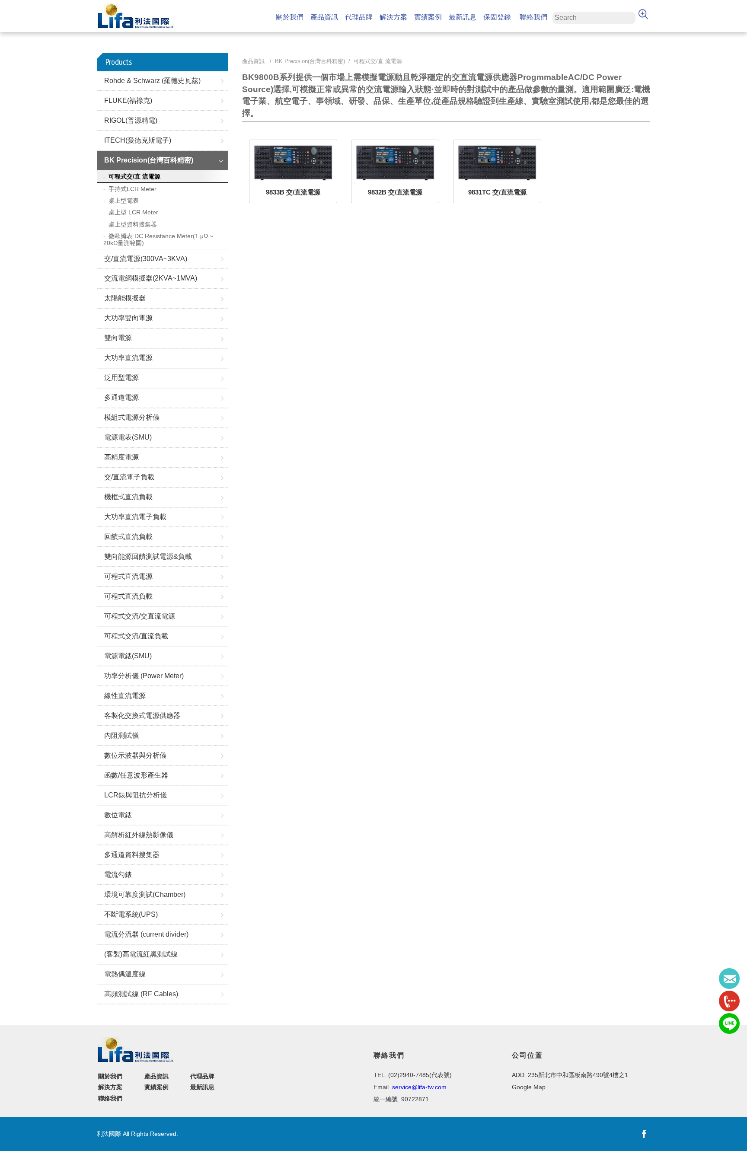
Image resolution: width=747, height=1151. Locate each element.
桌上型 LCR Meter (133, 212)
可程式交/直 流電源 (134, 176)
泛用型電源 (121, 377)
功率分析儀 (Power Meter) (144, 675)
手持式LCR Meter (132, 188)
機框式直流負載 (128, 497)
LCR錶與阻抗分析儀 (135, 795)
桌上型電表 (124, 200)
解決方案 (393, 17)
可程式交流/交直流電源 (139, 616)
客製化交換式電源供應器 (142, 715)
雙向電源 (118, 337)
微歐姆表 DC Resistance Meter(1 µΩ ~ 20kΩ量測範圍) (158, 239)
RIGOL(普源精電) (130, 120)
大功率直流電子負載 (135, 516)
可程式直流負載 (128, 596)
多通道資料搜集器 (132, 854)
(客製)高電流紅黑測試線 (141, 954)
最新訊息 (462, 17)
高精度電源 (121, 457)
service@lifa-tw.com (419, 1087)
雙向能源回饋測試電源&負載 (148, 556)
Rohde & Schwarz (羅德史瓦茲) (152, 80)
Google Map (529, 1087)
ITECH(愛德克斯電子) (137, 140)
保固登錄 (497, 17)
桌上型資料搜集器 (133, 224)
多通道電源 (121, 397)
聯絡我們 (533, 17)
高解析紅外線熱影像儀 (138, 835)
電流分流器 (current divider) (146, 934)
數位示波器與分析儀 (135, 755)
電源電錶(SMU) (128, 656)
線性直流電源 (125, 695)
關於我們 (289, 17)
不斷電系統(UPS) (131, 914)
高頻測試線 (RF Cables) (141, 994)
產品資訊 (324, 17)
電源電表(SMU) (128, 437)
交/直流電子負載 (129, 477)
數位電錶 (118, 815)
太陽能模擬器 (125, 298)
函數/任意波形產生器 (136, 775)
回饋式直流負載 (128, 536)
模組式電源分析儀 (132, 417)
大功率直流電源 (128, 357)
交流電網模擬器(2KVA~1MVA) (150, 278)
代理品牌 (359, 17)
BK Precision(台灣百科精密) (148, 160)
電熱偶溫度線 (125, 974)
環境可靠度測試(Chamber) (144, 894)
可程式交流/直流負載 (136, 636)
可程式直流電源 (128, 576)
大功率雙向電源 (128, 318)
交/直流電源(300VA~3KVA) (145, 258)
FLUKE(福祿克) (128, 100)
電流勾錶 (118, 874)
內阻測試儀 (121, 735)
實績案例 (428, 17)
